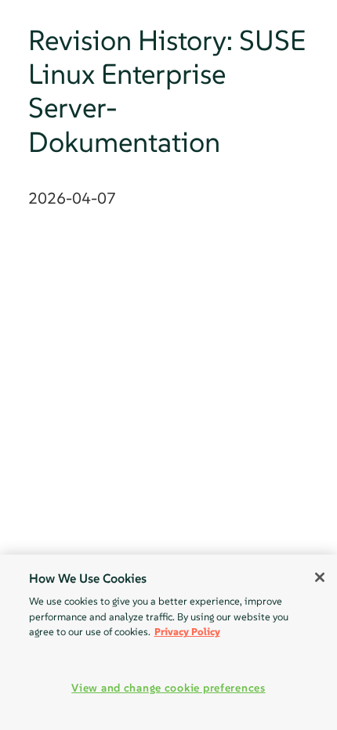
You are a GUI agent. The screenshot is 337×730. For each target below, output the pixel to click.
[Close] (320, 577)
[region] (168, 642)
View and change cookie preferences (168, 688)
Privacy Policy (187, 631)
